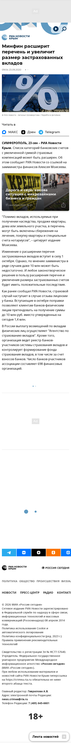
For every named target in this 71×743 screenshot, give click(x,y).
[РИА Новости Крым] (15, 37)
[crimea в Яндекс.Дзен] (38, 552)
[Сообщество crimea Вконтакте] (24, 552)
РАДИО (48, 593)
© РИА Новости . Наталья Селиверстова (21, 115)
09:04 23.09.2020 (11, 69)
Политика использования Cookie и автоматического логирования (25, 630)
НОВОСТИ (9, 593)
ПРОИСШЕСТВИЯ (48, 581)
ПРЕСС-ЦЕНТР (29, 593)
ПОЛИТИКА (9, 581)
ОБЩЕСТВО (27, 581)
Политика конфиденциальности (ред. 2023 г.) (32, 636)
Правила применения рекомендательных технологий (30, 642)
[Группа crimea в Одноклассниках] (53, 552)
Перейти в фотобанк (50, 115)
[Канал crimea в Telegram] (9, 552)
